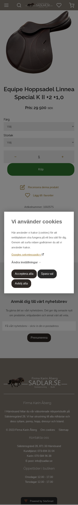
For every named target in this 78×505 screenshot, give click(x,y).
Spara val (47, 273)
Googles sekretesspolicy (26, 254)
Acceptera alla (24, 273)
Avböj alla (21, 283)
